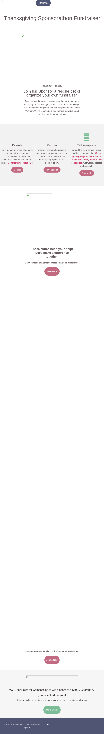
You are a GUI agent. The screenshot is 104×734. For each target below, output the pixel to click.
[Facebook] (83, 723)
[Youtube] (94, 723)
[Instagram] (88, 723)
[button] (99, 3)
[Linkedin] (99, 723)
